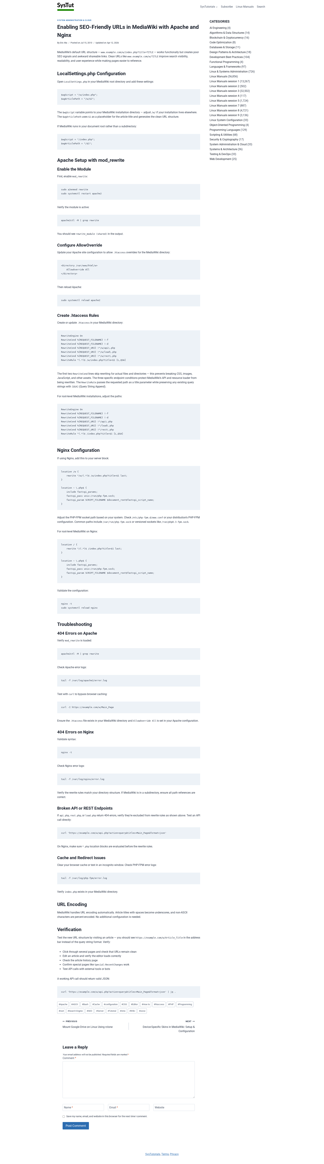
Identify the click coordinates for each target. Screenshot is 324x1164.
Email (113, 1107)
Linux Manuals (245, 6)
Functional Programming (224, 62)
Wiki (132, 1011)
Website (159, 1107)
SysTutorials (152, 1154)
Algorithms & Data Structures (227, 32)
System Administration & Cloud (74, 20)
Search (261, 6)
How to (146, 1004)
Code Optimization (221, 42)
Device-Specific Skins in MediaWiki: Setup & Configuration (169, 1026)
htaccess (159, 1004)
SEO (89, 1011)
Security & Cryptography (224, 139)
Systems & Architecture (223, 149)
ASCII (74, 1004)
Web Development (220, 159)
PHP (171, 1004)
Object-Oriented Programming (227, 125)
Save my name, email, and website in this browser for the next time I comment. (106, 1116)
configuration (111, 1004)
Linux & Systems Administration (229, 71)
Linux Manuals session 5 (224, 100)
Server (100, 1011)
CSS (124, 1004)
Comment (69, 1058)
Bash (85, 1004)
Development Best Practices (226, 57)
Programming (185, 1004)
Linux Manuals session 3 (224, 91)
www (142, 1011)
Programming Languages (225, 129)
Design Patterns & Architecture (228, 52)
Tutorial (112, 1011)
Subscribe (227, 6)
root (61, 1011)
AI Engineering (218, 27)
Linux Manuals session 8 (224, 110)
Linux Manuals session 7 (224, 105)
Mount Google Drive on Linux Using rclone (88, 1024)
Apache (63, 1004)
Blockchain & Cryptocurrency (227, 37)
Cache (96, 1004)
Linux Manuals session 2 (224, 86)
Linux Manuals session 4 (224, 95)
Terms (165, 1154)
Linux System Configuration (226, 120)
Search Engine (75, 1011)
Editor (134, 1004)
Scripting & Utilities (221, 134)
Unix (122, 1011)
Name (68, 1107)
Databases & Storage (222, 47)
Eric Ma (63, 42)
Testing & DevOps (220, 154)
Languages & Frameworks (225, 66)
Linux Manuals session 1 (224, 81)
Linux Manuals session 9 (224, 115)
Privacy (174, 1154)
